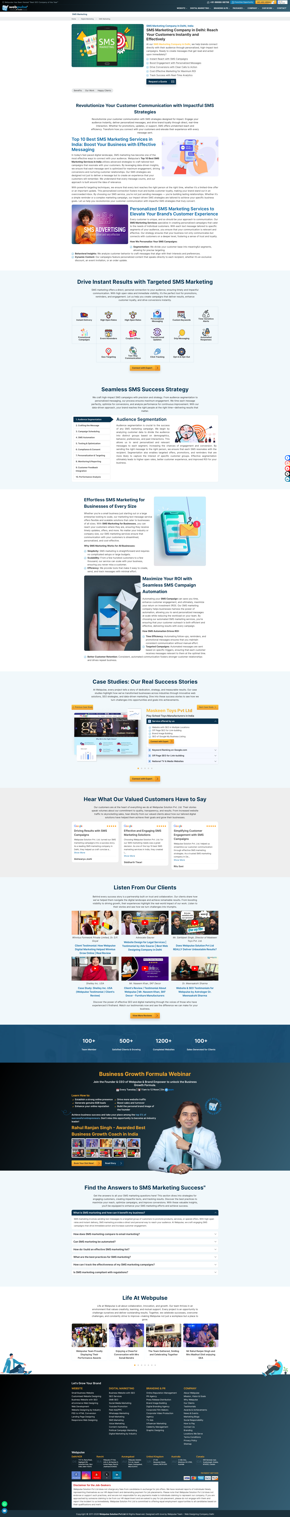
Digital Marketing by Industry (123, 1433)
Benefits (78, 90)
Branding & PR (221, 8)
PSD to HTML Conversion (84, 1413)
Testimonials (190, 1406)
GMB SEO (113, 1399)
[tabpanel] (166, 440)
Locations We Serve (193, 1433)
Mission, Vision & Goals (195, 1396)
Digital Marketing (199, 8)
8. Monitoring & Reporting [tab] (88, 461)
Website (181, 8)
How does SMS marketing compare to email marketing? (106, 1234)
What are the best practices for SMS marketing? (102, 1256)
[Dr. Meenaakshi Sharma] (194, 969)
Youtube (96, 1478)
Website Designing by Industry (86, 1410)
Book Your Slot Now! (84, 1163)
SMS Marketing (116, 1420)
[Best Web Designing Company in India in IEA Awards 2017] (92, 1143)
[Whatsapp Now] (4, 1504)
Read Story (110, 1163)
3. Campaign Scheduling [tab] (88, 431)
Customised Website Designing (86, 1396)
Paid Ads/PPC (115, 1410)
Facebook (76, 1478)
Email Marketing (116, 1416)
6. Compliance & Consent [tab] (88, 449)
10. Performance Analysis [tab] (88, 477)
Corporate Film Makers (157, 1410)
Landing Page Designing (83, 1416)
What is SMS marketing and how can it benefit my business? (109, 1212)
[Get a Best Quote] (4, 1511)
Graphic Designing (155, 1430)
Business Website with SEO (85, 1399)
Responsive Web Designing (84, 1420)
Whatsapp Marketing (119, 1413)
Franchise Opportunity (243, 2)
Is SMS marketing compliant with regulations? (100, 1272)
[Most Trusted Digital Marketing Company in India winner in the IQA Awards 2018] (134, 1143)
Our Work (267, 8)
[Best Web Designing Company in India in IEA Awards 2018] (106, 1143)
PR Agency (151, 1396)
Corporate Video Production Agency (159, 1415)
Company (252, 8)
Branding (188, 1430)
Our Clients (189, 1403)
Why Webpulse (191, 1399)
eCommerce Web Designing (85, 1403)
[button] (182, 721)
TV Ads (149, 1420)
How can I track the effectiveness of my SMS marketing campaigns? (114, 1264)
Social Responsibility (193, 1420)
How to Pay (189, 1423)
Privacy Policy (190, 1440)
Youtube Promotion (118, 1406)
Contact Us (189, 1427)
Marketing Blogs (191, 1416)
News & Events (191, 1413)
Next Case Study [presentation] (206, 707)
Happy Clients (104, 90)
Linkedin (117, 1478)
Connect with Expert (142, 368)
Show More (79, 852)
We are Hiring (264, 2)
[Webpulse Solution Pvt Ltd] (15, 8)
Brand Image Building (156, 1403)
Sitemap (188, 1444)
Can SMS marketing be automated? (94, 1241)
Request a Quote (158, 81)
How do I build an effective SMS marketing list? (101, 1249)
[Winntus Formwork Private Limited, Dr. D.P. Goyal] (95, 923)
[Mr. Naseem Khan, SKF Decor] (145, 969)
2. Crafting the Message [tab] (87, 425)
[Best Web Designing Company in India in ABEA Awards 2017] (78, 1143)
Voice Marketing (116, 1423)
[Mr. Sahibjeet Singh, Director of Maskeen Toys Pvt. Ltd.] (194, 923)
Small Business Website (83, 1393)
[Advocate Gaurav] (145, 923)
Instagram (86, 1478)
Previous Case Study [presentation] (83, 707)
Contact (281, 8)
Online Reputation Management (161, 1393)
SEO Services (115, 1396)
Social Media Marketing (120, 1403)
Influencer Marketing (156, 1423)
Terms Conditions (192, 1437)
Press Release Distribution (158, 1399)
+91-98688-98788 (219, 2)
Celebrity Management (157, 1427)
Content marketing (118, 1427)
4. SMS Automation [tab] (85, 437)
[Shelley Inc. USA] (95, 969)
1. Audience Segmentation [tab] (89, 419)
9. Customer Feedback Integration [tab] (87, 469)
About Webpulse (191, 1393)
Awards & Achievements (195, 1410)
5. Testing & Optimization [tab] (88, 443)
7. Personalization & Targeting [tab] (90, 455)
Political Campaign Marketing (123, 1430)
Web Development (80, 1406)
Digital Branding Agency (157, 1406)
